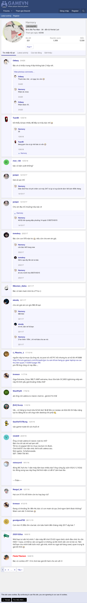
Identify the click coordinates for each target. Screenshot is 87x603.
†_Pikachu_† (18, 352)
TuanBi (16, 117)
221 (28, 40)
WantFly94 (17, 391)
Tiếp (19, 569)
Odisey (16, 60)
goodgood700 (19, 520)
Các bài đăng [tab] (36, 52)
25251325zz (18, 534)
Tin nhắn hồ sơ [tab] (9, 52)
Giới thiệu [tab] (48, 52)
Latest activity (6, 15)
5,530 (82, 40)
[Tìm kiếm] (83, 10)
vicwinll (16, 436)
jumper (16, 175)
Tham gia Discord (23, 11)
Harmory (21, 89)
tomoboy (17, 233)
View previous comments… (24, 71)
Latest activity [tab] (22, 52)
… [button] (11, 569)
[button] (12, 10)
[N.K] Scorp (18, 405)
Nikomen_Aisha (20, 286)
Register (16, 15)
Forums (6, 11)
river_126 (17, 160)
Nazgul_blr (17, 489)
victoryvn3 (17, 462)
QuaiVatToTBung (20, 421)
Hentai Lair (54, 29)
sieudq (16, 300)
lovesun (16, 374)
